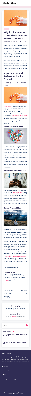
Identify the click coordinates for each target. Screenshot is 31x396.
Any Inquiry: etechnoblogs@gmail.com (11, 379)
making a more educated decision (20, 115)
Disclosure (4, 383)
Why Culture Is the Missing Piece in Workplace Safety (15, 343)
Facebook (22, 279)
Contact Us (4, 381)
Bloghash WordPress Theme (15, 393)
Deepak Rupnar (10, 272)
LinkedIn (7, 280)
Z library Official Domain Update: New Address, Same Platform (15, 335)
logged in (14, 316)
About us (4, 377)
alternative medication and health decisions (16, 256)
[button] (8, 283)
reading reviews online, (17, 192)
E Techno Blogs (9, 3)
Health (6, 28)
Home (3, 385)
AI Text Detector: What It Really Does (12, 339)
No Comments (23, 41)
